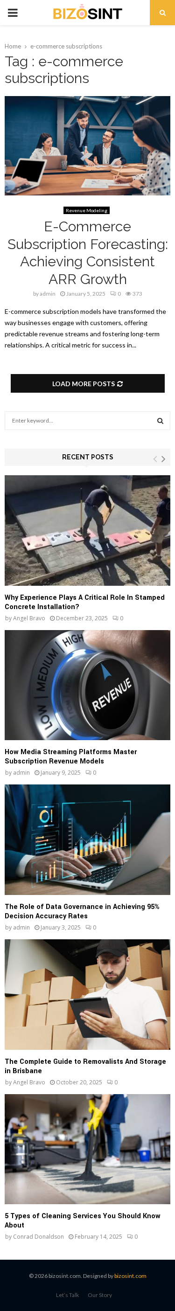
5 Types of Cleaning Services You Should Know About (83, 1220)
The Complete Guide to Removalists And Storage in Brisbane (85, 1066)
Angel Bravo (29, 618)
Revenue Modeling (86, 210)
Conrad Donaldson (38, 1237)
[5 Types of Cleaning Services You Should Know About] (87, 1149)
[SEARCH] (160, 420)
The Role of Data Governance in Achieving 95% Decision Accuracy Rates (82, 911)
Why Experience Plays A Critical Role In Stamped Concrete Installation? (85, 602)
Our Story (100, 1294)
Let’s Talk (67, 1294)
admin (48, 293)
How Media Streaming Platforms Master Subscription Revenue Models (71, 756)
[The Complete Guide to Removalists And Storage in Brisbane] (87, 994)
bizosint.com (130, 1275)
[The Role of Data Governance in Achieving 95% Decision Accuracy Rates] (87, 839)
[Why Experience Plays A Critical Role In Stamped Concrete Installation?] (87, 530)
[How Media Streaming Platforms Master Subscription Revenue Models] (87, 685)
